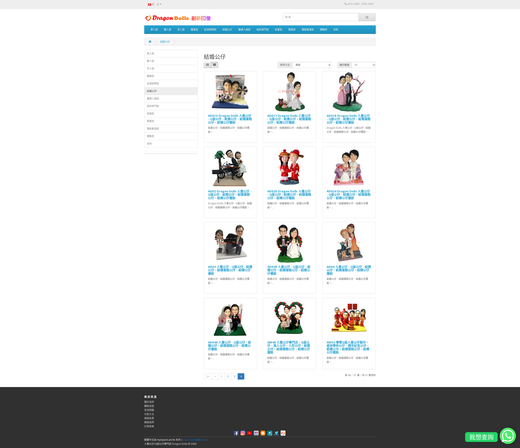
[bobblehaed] (284, 433)
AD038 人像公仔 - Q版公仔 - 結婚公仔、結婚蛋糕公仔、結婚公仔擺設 (288, 270)
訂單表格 (149, 426)
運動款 (323, 29)
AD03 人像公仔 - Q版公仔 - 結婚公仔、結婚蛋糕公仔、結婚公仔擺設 (230, 270)
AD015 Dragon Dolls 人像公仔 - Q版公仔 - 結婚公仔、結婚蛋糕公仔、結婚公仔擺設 (230, 119)
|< (207, 376)
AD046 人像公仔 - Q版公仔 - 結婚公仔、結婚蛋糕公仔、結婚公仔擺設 (229, 345)
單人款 (154, 29)
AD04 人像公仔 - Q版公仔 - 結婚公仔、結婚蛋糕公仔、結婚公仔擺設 (349, 270)
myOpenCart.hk (166, 440)
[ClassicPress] (270, 433)
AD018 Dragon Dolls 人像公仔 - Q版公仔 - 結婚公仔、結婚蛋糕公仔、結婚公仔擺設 (348, 119)
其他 (335, 29)
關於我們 (149, 402)
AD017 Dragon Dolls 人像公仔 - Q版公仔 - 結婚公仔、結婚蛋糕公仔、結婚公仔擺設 (289, 119)
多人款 (181, 29)
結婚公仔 (227, 29)
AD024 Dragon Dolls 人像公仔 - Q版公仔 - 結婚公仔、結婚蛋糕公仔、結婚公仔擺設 (348, 194)
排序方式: (285, 65)
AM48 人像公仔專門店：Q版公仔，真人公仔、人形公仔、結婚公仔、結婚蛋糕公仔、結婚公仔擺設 (288, 347)
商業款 (278, 29)
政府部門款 (263, 29)
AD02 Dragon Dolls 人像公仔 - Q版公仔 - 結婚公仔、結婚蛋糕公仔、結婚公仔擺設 (229, 194)
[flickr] (257, 433)
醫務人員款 (244, 29)
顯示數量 (344, 65)
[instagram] (243, 433)
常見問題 (149, 410)
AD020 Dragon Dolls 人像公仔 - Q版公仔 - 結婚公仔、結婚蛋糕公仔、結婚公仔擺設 (289, 194)
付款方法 (149, 414)
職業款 (194, 29)
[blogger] (263, 433)
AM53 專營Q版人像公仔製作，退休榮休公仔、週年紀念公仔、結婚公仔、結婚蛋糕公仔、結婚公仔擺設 (348, 347)
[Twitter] (277, 433)
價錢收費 (149, 418)
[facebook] (237, 433)
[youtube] (250, 433)
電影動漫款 (308, 29)
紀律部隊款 (210, 29)
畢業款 (292, 29)
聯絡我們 (149, 422)
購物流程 (149, 406)
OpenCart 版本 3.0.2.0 (195, 440)
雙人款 (167, 29)
